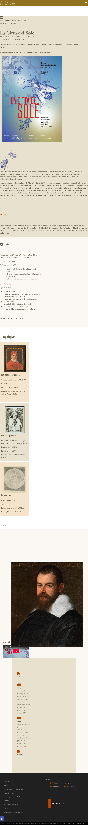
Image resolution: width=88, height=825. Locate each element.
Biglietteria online (6, 284)
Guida (19, 721)
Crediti (20, 754)
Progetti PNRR (8, 793)
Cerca (6, 808)
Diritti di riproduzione (11, 804)
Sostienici (7, 785)
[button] (44, 525)
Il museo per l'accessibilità (12, 797)
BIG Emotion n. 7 (24, 677)
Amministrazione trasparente (13, 789)
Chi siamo (7, 781)
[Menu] (86, 3)
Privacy (6, 801)
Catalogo (20, 688)
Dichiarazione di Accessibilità (13, 812)
